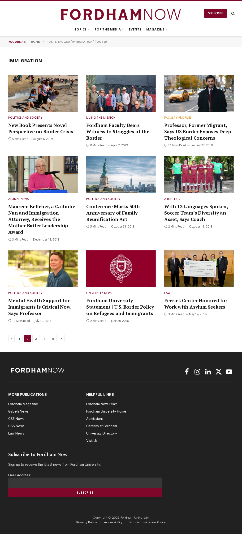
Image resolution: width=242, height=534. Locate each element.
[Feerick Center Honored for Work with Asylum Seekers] (199, 268)
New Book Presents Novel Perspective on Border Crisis (40, 128)
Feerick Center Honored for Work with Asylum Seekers (195, 303)
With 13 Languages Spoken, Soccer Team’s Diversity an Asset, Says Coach (196, 212)
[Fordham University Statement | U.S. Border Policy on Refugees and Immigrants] (121, 268)
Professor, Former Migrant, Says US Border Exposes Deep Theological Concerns (197, 131)
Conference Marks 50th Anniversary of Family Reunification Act (113, 212)
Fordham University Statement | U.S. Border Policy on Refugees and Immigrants (120, 306)
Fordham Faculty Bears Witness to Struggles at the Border (117, 131)
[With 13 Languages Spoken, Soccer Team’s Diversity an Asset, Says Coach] (199, 174)
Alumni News (18, 199)
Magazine (155, 29)
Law (167, 293)
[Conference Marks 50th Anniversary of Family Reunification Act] (121, 174)
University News (99, 293)
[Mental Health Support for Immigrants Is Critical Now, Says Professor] (43, 268)
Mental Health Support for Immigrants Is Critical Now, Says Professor (39, 306)
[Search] (232, 13)
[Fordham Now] (121, 13)
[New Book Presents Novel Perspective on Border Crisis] (43, 93)
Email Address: (19, 475)
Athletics (172, 199)
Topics (80, 29)
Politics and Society (25, 118)
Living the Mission (101, 118)
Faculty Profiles (178, 118)
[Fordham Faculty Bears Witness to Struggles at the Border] (121, 93)
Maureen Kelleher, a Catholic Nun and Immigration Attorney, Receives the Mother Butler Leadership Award (41, 219)
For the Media (108, 29)
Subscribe (215, 13)
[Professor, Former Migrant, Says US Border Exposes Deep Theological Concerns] (199, 93)
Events (135, 29)
